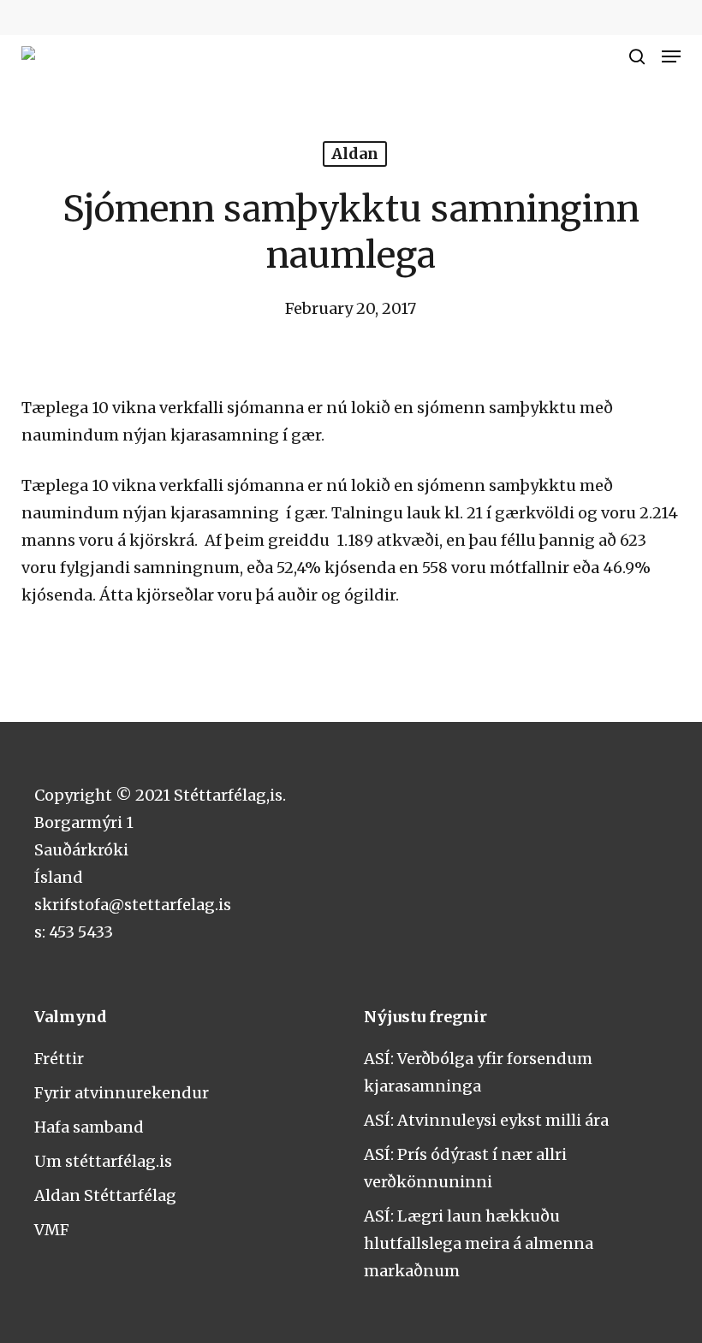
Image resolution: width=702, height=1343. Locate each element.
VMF (51, 1229)
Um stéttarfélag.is (103, 1161)
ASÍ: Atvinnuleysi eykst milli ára (486, 1120)
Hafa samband (89, 1127)
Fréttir (59, 1058)
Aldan (354, 153)
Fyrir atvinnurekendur (121, 1093)
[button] (671, 56)
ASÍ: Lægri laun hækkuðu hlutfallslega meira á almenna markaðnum (478, 1243)
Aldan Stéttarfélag (105, 1195)
